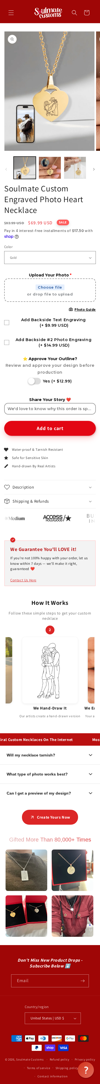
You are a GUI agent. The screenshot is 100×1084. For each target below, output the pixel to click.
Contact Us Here (23, 580)
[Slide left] (6, 169)
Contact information (53, 1076)
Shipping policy (67, 1068)
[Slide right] (94, 169)
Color (8, 246)
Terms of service (38, 1068)
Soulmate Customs (30, 1059)
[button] (11, 13)
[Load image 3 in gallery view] (75, 168)
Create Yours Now (53, 817)
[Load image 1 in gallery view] (25, 168)
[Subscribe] (82, 980)
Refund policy (59, 1059)
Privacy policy (85, 1059)
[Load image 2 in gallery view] (50, 168)
